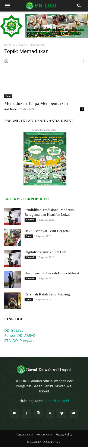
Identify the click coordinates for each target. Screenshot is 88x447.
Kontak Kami (44, 434)
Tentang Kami (24, 434)
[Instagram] (38, 413)
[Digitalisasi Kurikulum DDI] (12, 258)
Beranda (9, 45)
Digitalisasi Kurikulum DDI (45, 252)
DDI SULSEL (13, 330)
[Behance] (14, 413)
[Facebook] (26, 413)
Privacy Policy (64, 434)
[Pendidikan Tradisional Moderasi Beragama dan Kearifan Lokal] (12, 216)
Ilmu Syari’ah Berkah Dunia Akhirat (52, 273)
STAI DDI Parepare (19, 340)
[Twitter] (50, 413)
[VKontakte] (73, 413)
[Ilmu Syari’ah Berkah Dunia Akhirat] (12, 279)
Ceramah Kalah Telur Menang (47, 294)
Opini (8, 96)
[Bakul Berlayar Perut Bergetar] (12, 237)
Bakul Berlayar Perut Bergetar (47, 231)
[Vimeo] (61, 413)
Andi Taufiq (10, 109)
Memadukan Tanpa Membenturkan (36, 103)
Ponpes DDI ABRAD (20, 335)
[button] (7, 6)
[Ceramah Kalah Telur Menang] (12, 300)
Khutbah (30, 219)
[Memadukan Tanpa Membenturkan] (44, 78)
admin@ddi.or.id (56, 400)
